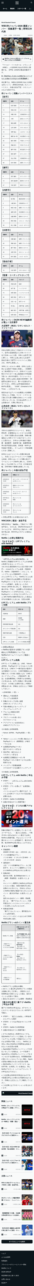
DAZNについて (6, 1268)
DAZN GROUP (6, 1272)
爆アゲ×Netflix (21, 832)
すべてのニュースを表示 (17, 1242)
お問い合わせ (5, 1279)
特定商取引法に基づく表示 (10, 1275)
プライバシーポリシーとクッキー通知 (13, 1264)
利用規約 (4, 1261)
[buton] (17, 3)
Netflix (16, 524)
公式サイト (23, 686)
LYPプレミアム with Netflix (14, 559)
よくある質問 (5, 1257)
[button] (31, 2)
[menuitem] (5, 8)
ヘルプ (3, 1253)
